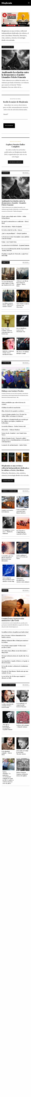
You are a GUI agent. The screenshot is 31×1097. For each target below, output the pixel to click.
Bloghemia (7, 3)
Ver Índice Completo (15, 162)
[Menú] (28, 3)
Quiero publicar (8, 480)
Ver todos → (26, 172)
